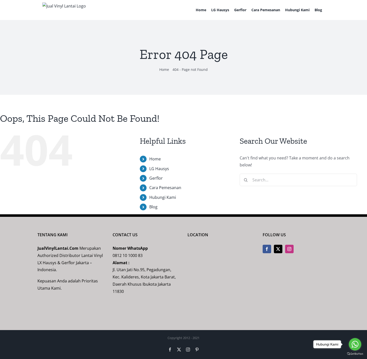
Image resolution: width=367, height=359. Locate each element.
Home (155, 159)
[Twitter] (278, 249)
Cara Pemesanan (165, 187)
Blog (153, 207)
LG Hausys (159, 168)
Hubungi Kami (162, 197)
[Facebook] (267, 249)
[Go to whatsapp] (355, 344)
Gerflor (156, 178)
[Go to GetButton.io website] (355, 354)
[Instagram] (289, 249)
